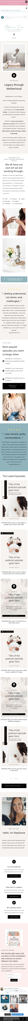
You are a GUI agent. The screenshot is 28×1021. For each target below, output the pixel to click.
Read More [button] (10, 1020)
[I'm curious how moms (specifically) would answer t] (14, 999)
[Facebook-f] (13, 38)
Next (16, 778)
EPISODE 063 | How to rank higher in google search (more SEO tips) (14, 523)
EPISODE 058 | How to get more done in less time (14, 769)
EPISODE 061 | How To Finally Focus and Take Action (14, 622)
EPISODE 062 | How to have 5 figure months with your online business (14, 573)
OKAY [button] (23, 1018)
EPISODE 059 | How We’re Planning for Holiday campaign (14, 720)
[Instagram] (15, 38)
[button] (14, 279)
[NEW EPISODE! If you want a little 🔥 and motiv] (5, 999)
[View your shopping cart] (26, 2)
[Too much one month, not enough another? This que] (5, 1008)
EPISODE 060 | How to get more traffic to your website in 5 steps (14, 671)
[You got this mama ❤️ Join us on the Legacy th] (14, 1008)
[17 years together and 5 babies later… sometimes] (23, 999)
